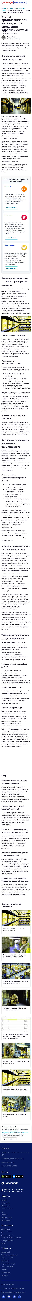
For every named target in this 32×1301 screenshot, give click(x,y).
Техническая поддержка (9, 1255)
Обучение (4, 1261)
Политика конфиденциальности (12, 1288)
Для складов (5, 1229)
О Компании (5, 1273)
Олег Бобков (11, 37)
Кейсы (3, 1244)
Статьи (11, 8)
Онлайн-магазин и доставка (11, 1238)
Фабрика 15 (5, 1203)
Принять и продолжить (10, 1139)
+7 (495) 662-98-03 (18, 1159)
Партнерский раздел (8, 1264)
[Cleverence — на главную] (8, 2)
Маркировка (10, 245)
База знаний (5, 1252)
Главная (3, 8)
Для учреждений (7, 1235)
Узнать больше (11, 207)
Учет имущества (7, 1209)
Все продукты (6, 1220)
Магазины (9, 215)
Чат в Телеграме (19, 2)
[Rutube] (9, 1297)
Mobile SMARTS (6, 1218)
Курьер (3, 1212)
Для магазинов (6, 1232)
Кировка (4, 1215)
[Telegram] (14, 1297)
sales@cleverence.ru (8, 1162)
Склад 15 (4, 1200)
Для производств (7, 1241)
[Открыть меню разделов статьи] (29, 2)
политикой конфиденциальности (9, 1131)
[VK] (3, 1297)
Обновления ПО (7, 1258)
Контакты (4, 1276)
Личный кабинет (7, 1267)
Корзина (4, 1270)
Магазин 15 (5, 1206)
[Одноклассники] (19, 1297)
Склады (8, 186)
